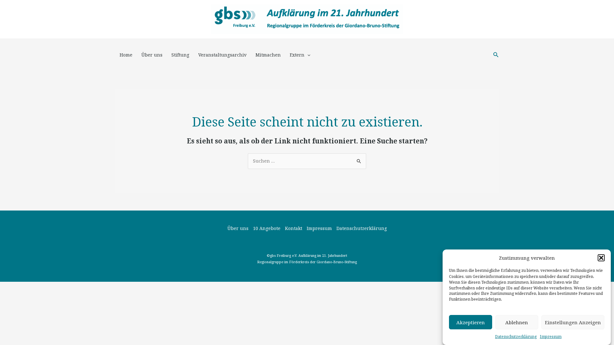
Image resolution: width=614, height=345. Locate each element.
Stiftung (180, 55)
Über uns (151, 55)
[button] (601, 258)
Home (126, 55)
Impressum (551, 336)
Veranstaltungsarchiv (222, 55)
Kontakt (293, 228)
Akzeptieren (470, 322)
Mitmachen (268, 55)
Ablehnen (516, 322)
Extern (297, 55)
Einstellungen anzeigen (573, 322)
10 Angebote (266, 228)
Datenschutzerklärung (516, 336)
